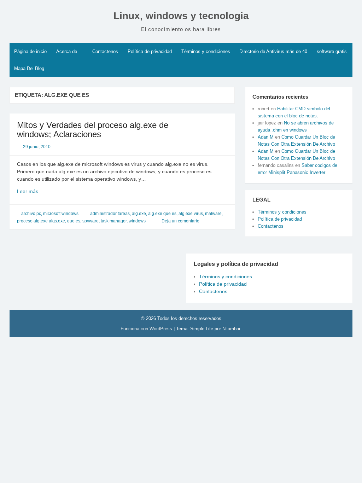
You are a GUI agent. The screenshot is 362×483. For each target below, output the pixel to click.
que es (73, 221)
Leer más (41, 191)
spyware (90, 221)
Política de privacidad (150, 51)
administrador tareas (110, 213)
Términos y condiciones (205, 51)
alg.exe (139, 213)
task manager (114, 221)
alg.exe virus (191, 213)
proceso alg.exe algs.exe (41, 221)
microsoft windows (60, 213)
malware (213, 213)
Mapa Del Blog (29, 68)
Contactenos (105, 51)
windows (137, 221)
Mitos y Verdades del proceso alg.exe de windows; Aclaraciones (92, 129)
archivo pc (31, 213)
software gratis (332, 51)
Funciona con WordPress (147, 328)
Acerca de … (69, 51)
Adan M (266, 137)
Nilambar (231, 328)
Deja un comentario (180, 221)
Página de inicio (30, 51)
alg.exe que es (162, 213)
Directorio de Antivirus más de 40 (273, 51)
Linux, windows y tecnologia (181, 15)
